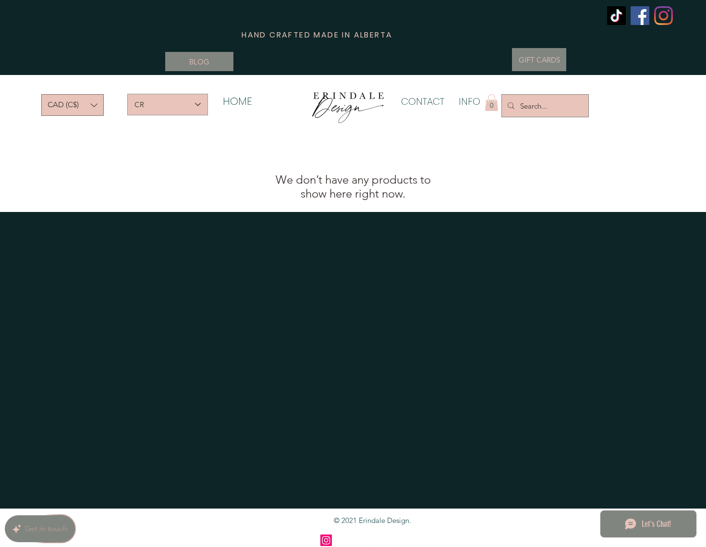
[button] (72, 105)
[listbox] (72, 105)
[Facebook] (640, 15)
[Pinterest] (375, 540)
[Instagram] (663, 15)
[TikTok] (616, 15)
